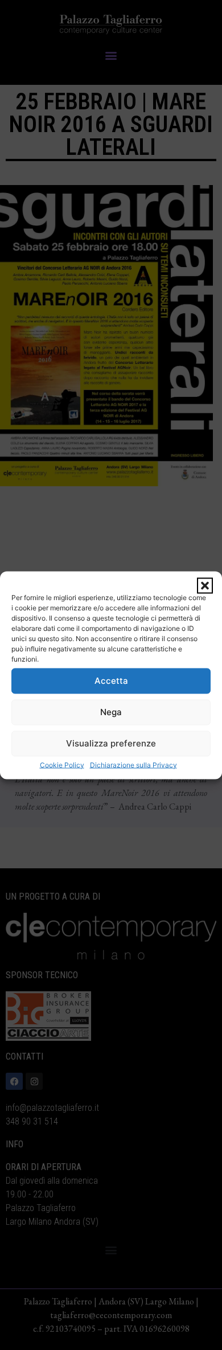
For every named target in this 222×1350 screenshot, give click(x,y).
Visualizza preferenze (111, 743)
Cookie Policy (62, 764)
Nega (111, 712)
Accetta (111, 680)
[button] (205, 585)
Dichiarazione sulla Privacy (133, 764)
